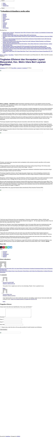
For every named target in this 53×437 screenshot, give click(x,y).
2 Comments (24, 68)
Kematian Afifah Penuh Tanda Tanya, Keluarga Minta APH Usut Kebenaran (19, 35)
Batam (4, 20)
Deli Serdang (5, 27)
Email (1, 322)
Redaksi (4, 4)
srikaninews (2, 68)
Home (4, 3)
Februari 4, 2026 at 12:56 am (9, 295)
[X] (1, 247)
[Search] (0, 8)
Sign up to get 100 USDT (8, 282)
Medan (4, 26)
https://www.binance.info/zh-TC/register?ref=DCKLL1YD (24, 299)
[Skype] (8, 247)
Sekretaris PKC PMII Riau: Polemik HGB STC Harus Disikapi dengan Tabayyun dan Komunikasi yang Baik (27, 47)
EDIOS (18, 436)
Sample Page (5, 5)
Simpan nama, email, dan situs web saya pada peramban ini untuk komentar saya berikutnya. (22, 327)
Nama (1, 319)
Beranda (4, 14)
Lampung (5, 22)
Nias (4, 21)
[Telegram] (11, 247)
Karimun (5, 24)
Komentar (2, 317)
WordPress (8, 436)
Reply (4, 288)
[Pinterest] (3, 247)
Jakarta (4, 25)
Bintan (4, 17)
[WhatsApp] (6, 247)
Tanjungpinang (6, 19)
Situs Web (2, 324)
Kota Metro (11, 54)
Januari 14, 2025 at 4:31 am (9, 283)
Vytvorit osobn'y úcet (7, 294)
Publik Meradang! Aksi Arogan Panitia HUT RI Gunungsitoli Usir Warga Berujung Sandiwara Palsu (25, 46)
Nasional (5, 16)
